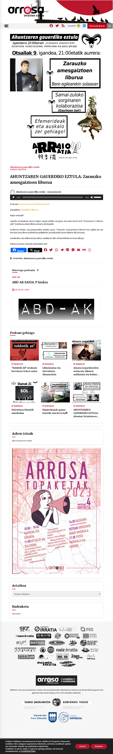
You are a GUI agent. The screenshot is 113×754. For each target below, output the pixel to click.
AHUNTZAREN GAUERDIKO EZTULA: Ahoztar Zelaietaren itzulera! (85, 413)
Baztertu (99, 746)
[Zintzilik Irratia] (67, 663)
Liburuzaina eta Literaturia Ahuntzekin (51, 371)
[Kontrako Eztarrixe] (42, 649)
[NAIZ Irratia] (67, 649)
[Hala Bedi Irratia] (57, 642)
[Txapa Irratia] (77, 656)
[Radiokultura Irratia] (26, 656)
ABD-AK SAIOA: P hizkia (30, 282)
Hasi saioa (16, 613)
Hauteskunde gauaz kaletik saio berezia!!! (54, 411)
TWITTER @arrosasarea (18, 732)
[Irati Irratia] (73, 642)
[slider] (98, 197)
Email (23, 210)
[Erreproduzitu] (13, 197)
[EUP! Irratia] (21, 642)
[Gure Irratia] (37, 642)
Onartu (82, 746)
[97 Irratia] (26, 629)
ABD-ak (16, 277)
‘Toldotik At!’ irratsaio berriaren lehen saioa (24, 369)
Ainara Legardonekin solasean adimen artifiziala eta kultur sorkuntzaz (86, 371)
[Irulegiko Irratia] (89, 642)
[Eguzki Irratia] (72, 635)
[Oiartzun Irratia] (90, 649)
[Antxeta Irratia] (46, 629)
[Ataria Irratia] (87, 629)
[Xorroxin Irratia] (47, 663)
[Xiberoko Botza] (91, 656)
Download (44, 204)
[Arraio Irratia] (67, 629)
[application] (56, 197)
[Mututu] (91, 197)
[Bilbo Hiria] (44, 635)
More (35, 210)
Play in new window (28, 204)
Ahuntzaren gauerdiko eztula (24, 167)
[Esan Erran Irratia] (89, 635)
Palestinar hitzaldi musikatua (22, 411)
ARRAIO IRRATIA (18, 169)
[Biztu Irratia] (58, 635)
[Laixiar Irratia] (50, 649)
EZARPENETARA (28, 751)
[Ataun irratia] (24, 635)
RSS (30, 210)
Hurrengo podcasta (23, 270)
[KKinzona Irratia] (25, 649)
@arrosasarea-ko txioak (22, 440)
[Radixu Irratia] (46, 656)
